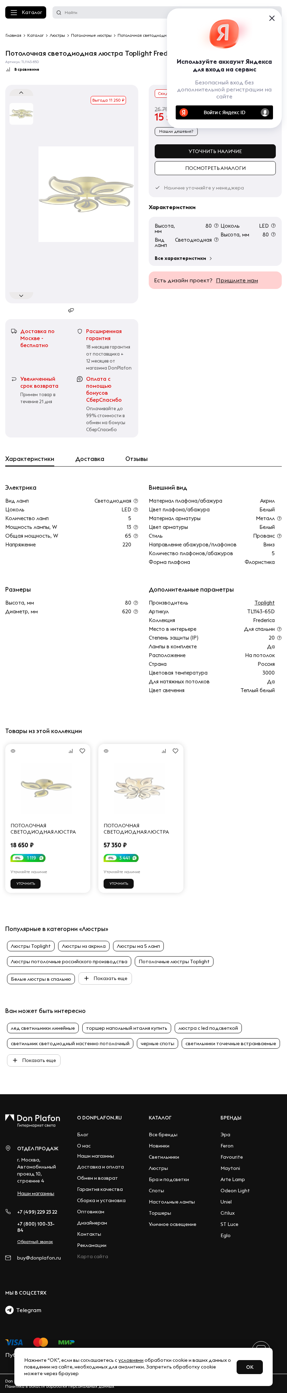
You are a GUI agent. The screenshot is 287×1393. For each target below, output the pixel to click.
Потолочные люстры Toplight (174, 961)
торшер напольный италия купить (126, 1028)
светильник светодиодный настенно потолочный (70, 1043)
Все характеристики (180, 258)
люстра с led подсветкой (208, 1028)
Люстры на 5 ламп (138, 946)
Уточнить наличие (215, 151)
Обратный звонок (35, 1241)
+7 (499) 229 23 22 (37, 1212)
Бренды (230, 1118)
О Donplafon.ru (99, 1118)
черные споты (157, 1043)
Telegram (27, 1309)
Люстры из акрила (84, 946)
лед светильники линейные (43, 1028)
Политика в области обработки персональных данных (59, 1386)
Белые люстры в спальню (41, 979)
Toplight (264, 602)
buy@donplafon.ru (38, 1258)
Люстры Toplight (31, 946)
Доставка (89, 459)
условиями (131, 1360)
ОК (249, 1367)
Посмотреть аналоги (215, 168)
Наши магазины (35, 1193)
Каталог (32, 12)
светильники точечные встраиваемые (231, 1043)
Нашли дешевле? (176, 131)
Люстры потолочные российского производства (69, 961)
